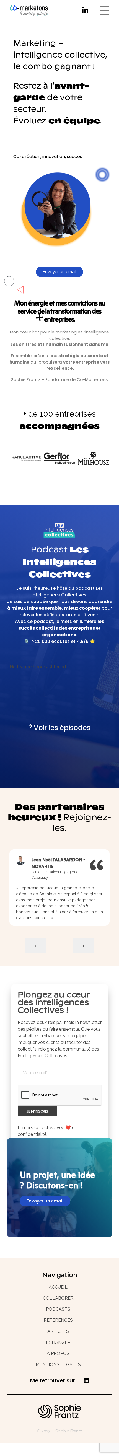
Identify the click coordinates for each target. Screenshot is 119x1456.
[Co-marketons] (31, 10)
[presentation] (35, 945)
